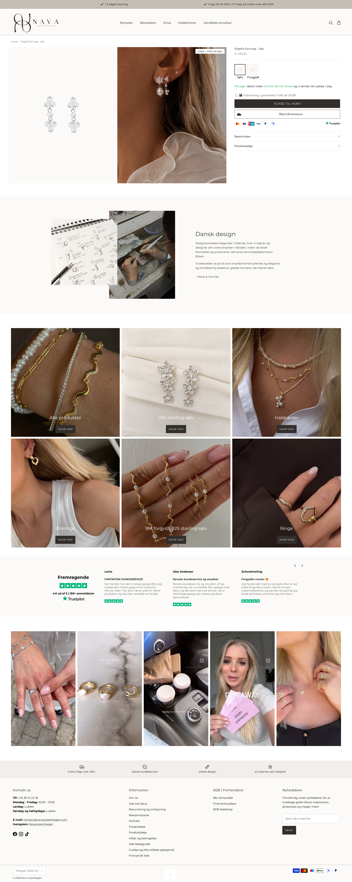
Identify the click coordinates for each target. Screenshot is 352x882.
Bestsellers (148, 23)
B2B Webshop (223, 809)
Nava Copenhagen (31, 878)
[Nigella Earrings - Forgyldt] (252, 74)
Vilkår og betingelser (143, 838)
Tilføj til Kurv (287, 103)
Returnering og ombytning (147, 809)
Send (289, 830)
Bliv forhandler (223, 798)
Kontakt (134, 821)
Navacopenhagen (41, 824)
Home (14, 41)
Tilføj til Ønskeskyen (290, 114)
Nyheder (126, 23)
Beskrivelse (242, 136)
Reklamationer (139, 815)
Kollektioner (187, 23)
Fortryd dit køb (139, 855)
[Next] (302, 565)
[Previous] (295, 565)
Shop (167, 23)
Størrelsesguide (139, 844)
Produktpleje (243, 146)
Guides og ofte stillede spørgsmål (151, 850)
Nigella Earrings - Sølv (33, 41)
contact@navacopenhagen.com (45, 820)
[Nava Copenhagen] (36, 23)
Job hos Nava (138, 803)
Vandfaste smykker (217, 23)
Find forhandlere (224, 803)
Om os (133, 798)
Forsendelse (137, 826)
